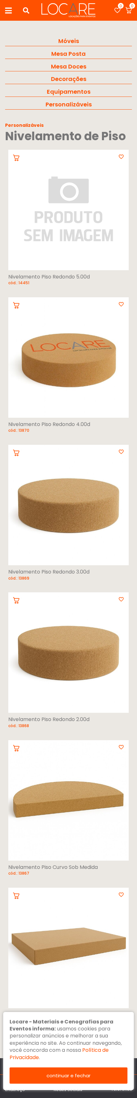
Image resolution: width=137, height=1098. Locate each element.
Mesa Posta (68, 54)
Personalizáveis (69, 104)
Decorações (68, 79)
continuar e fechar (68, 1075)
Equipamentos (68, 92)
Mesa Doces (68, 66)
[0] (117, 10)
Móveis (68, 41)
